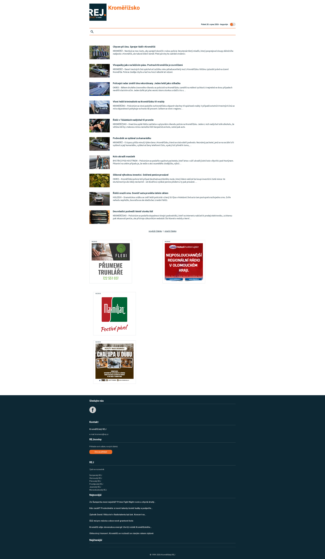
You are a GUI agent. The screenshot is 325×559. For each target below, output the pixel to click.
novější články (155, 231)
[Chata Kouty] (114, 363)
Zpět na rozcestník (96, 469)
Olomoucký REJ (95, 478)
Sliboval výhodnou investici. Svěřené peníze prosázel (140, 174)
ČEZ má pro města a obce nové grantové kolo (111, 521)
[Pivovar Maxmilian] (114, 314)
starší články (170, 231)
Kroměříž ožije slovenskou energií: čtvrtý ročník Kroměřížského (120, 527)
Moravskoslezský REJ (98, 490)
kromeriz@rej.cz (101, 434)
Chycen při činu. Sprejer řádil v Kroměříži (134, 46)
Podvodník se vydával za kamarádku (132, 138)
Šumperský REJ (95, 475)
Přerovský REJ (95, 481)
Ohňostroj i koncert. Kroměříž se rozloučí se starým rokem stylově (121, 533)
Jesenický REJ (95, 487)
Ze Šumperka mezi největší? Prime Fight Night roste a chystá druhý (122, 502)
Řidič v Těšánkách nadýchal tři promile (133, 120)
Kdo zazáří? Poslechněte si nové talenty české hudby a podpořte (121, 508)
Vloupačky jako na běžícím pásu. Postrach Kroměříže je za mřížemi (148, 65)
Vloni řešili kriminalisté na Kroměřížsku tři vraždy (138, 101)
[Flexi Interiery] (111, 262)
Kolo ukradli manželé (124, 156)
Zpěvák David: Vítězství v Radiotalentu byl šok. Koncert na (117, 514)
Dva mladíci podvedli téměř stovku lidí (133, 211)
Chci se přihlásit (101, 452)
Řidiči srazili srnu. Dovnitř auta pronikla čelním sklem (140, 193)
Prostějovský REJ (96, 484)
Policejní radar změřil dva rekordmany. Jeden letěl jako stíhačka (146, 83)
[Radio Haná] (184, 262)
